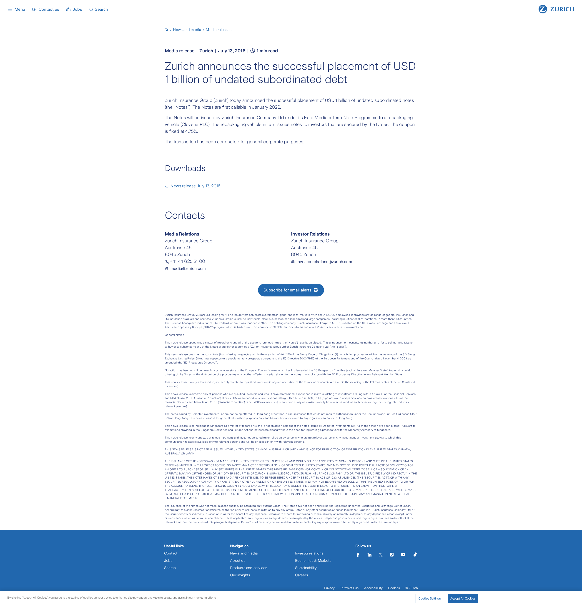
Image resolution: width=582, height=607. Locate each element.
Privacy (329, 588)
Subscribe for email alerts (287, 290)
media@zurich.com (188, 268)
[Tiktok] (415, 555)
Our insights (240, 575)
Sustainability (306, 568)
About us (237, 560)
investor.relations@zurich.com (324, 262)
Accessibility (373, 588)
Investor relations (309, 553)
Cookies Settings (430, 598)
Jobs (77, 9)
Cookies (394, 588)
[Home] (556, 8)
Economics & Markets (313, 560)
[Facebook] (358, 555)
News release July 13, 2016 (195, 186)
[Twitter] (381, 555)
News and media (244, 553)
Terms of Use (349, 588)
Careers (301, 575)
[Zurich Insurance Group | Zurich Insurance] (168, 30)
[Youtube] (403, 555)
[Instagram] (391, 555)
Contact (170, 553)
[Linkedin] (369, 555)
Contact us (49, 9)
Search (170, 568)
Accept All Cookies (462, 598)
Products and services (248, 568)
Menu (20, 9)
